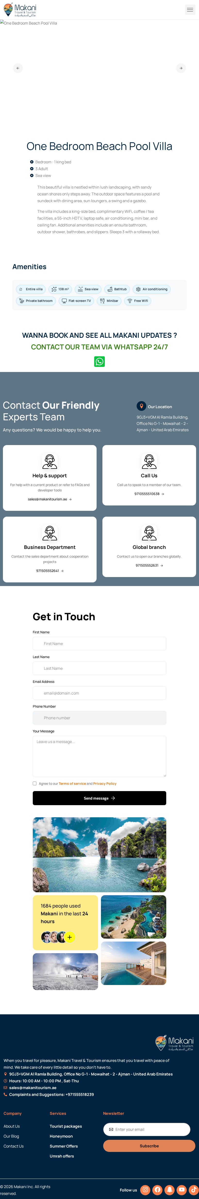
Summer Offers (64, 1146)
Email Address (43, 681)
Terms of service (73, 783)
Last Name (41, 656)
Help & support (50, 475)
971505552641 (48, 570)
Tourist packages (66, 1126)
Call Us (149, 475)
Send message (96, 798)
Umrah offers (62, 1156)
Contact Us (14, 1146)
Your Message (43, 731)
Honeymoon (61, 1136)
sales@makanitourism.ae (48, 499)
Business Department (50, 547)
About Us (12, 1126)
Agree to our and (77, 783)
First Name (41, 632)
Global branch (149, 547)
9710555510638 (147, 493)
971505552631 (147, 565)
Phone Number (44, 706)
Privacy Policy (104, 783)
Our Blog (11, 1136)
